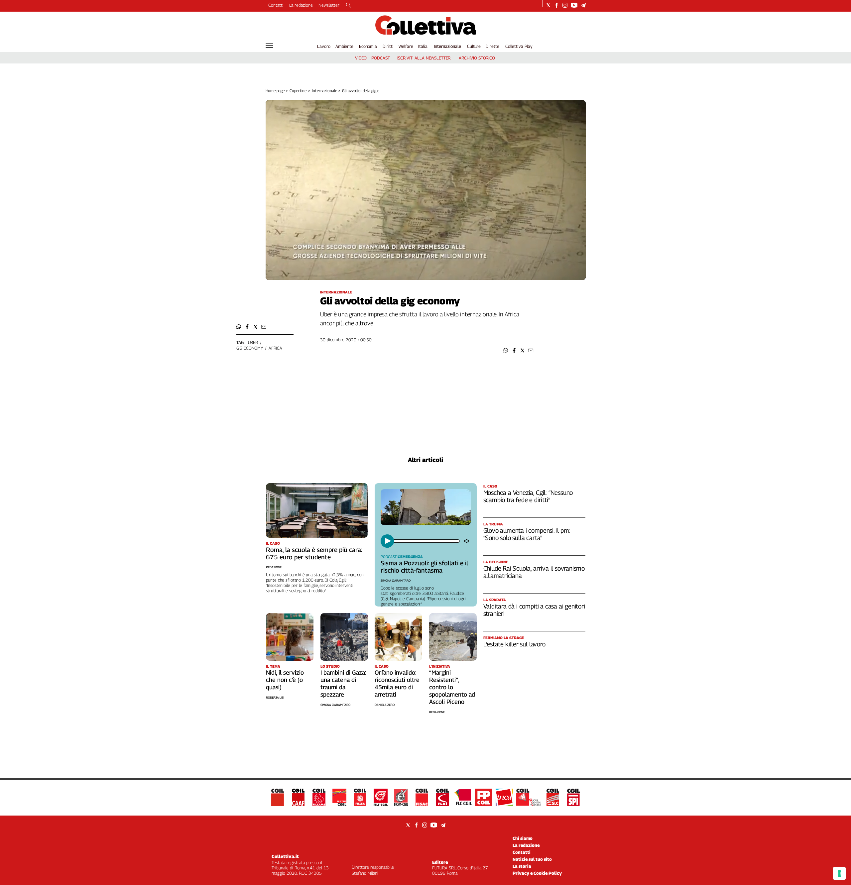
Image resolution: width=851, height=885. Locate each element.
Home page (275, 90)
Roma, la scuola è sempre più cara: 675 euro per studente (314, 553)
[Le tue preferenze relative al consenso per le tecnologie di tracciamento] (839, 873)
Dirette (492, 46)
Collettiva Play (519, 46)
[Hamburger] (269, 46)
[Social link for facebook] (556, 5)
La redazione (301, 5)
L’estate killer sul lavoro (514, 644)
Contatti (276, 5)
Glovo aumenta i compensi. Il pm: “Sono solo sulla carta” (526, 534)
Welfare (406, 46)
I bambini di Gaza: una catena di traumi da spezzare (343, 683)
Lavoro (323, 46)
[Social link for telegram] (583, 5)
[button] (505, 350)
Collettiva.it (285, 856)
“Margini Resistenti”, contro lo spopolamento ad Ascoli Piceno (452, 687)
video (361, 57)
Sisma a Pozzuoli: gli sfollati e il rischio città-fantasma (424, 566)
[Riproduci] (387, 541)
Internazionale (447, 46)
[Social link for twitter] (548, 5)
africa (275, 348)
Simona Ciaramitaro (396, 580)
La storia (522, 866)
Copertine (298, 90)
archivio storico (477, 57)
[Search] (348, 6)
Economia (368, 46)
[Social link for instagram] (564, 5)
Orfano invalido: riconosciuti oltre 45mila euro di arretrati (397, 683)
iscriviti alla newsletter (424, 57)
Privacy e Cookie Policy (537, 873)
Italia (422, 46)
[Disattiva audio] (467, 541)
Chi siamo (523, 838)
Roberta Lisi (275, 697)
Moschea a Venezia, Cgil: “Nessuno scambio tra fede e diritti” (528, 496)
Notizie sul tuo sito (532, 859)
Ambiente (344, 46)
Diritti (388, 46)
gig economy (249, 348)
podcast (380, 57)
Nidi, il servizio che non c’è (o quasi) (285, 680)
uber (253, 342)
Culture (474, 46)
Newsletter (328, 5)
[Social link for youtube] (574, 5)
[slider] (426, 541)
